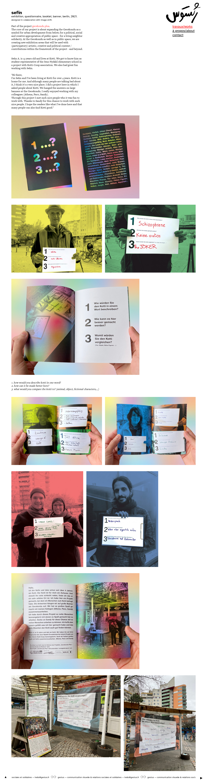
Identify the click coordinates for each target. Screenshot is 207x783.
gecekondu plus (40, 26)
